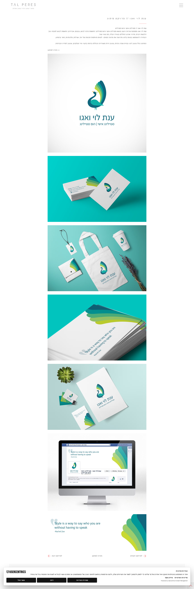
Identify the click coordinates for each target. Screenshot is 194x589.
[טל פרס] (23, 5)
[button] (181, 5)
